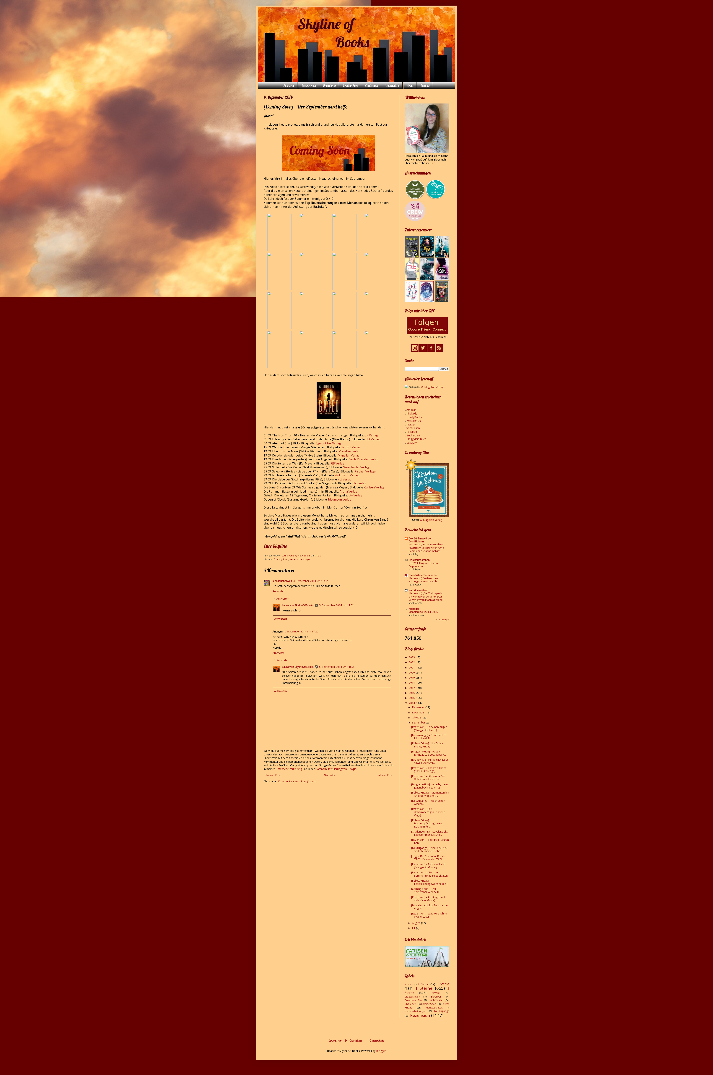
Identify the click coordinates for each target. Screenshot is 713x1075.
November (419, 712)
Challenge (410, 1004)
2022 (412, 662)
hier (432, 163)
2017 (412, 687)
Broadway (329, 85)
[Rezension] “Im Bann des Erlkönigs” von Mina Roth (423, 580)
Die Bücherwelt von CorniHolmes (420, 540)
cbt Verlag (373, 439)
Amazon (411, 410)
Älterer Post (385, 775)
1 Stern (409, 984)
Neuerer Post (273, 775)
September (419, 722)
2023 (412, 657)
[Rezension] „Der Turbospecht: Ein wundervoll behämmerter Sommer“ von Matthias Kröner (426, 596)
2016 (412, 692)
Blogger (381, 1051)
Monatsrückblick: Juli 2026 (423, 611)
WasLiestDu (413, 420)
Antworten (279, 591)
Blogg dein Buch (416, 439)
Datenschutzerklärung (289, 769)
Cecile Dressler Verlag (363, 459)
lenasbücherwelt (282, 581)
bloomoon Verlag (339, 499)
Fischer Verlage (365, 471)
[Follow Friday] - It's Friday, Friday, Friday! (427, 745)
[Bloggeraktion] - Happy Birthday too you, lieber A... (428, 753)
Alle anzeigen (442, 619)
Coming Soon (350, 85)
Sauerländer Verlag (356, 467)
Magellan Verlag (349, 451)
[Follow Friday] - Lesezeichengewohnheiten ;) (429, 882)
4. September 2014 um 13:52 (310, 581)
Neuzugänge (441, 1011)
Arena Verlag (348, 491)
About (409, 85)
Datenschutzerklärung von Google (335, 769)
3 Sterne (443, 984)
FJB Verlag (337, 463)
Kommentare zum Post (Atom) (296, 781)
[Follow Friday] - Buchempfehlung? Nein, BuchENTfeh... (427, 823)
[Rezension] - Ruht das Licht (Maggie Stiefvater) (428, 865)
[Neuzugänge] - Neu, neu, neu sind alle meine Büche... (429, 849)
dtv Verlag (355, 495)
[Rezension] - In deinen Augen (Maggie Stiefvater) (429, 728)
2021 (412, 667)
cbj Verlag (371, 435)
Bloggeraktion (412, 996)
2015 (412, 698)
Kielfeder (414, 609)
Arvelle (436, 993)
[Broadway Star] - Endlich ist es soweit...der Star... (430, 761)
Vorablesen (413, 428)
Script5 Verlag (350, 447)
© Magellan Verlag (432, 387)
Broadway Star (413, 1000)
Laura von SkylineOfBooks (298, 605)
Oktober (417, 717)
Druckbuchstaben (419, 560)
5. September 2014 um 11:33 (336, 666)
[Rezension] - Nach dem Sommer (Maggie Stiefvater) (429, 874)
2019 (412, 677)
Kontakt (425, 85)
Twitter (410, 424)
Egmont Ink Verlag (328, 443)
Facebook (412, 431)
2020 (412, 672)
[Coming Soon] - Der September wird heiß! (425, 890)
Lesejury (411, 442)
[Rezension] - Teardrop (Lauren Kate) (430, 841)
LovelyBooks (414, 417)
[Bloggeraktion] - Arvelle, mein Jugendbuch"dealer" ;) (429, 786)
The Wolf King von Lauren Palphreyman (423, 564)
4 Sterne (423, 988)
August (416, 923)
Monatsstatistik (434, 1007)
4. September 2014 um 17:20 (301, 631)
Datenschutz (376, 1040)
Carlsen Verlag (374, 487)
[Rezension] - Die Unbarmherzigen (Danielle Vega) (428, 812)
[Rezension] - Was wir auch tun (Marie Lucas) (429, 915)
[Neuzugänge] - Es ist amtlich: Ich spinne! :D (429, 736)
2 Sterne (423, 984)
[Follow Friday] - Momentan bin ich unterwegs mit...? (430, 794)
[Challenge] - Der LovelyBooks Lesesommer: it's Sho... (429, 833)
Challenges (371, 85)
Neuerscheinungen (300, 559)
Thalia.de (411, 413)
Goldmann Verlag (347, 475)
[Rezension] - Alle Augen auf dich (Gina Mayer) (428, 898)
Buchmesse (436, 1000)
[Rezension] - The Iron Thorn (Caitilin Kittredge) (428, 769)
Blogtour (436, 996)
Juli (414, 928)
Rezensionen (308, 85)
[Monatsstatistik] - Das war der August (430, 907)
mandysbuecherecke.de (423, 575)
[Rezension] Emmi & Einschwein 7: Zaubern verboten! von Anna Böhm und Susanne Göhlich (427, 548)
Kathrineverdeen (418, 590)
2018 (412, 682)
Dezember (418, 707)
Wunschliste (392, 85)
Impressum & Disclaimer (345, 1040)
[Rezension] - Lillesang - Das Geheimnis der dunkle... (428, 777)
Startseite (288, 85)
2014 (412, 703)
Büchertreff (413, 435)
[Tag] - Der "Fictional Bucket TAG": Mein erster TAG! (428, 857)
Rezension (420, 1015)
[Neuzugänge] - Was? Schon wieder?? (428, 802)
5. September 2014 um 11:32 (336, 605)
